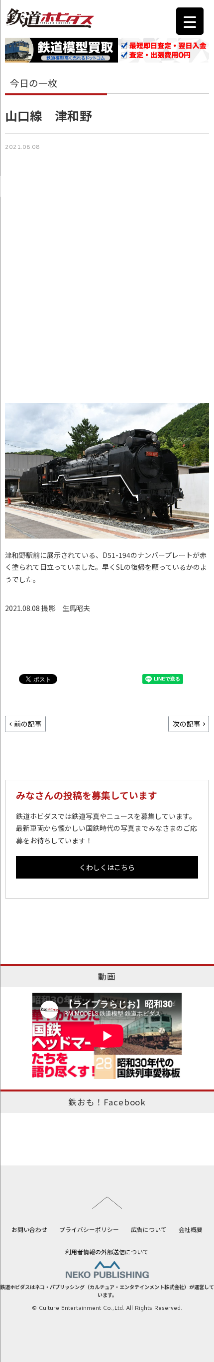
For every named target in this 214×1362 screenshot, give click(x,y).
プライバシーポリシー (89, 1229)
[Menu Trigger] (190, 21)
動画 (107, 976)
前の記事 (28, 724)
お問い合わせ (29, 1229)
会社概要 (191, 1229)
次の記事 (187, 724)
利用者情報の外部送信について (107, 1251)
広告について (149, 1229)
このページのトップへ (107, 1200)
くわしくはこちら (107, 867)
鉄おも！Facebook (107, 1102)
